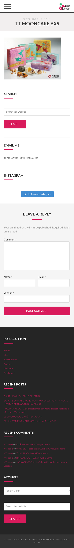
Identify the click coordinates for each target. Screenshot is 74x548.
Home (7, 350)
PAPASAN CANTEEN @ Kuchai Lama (34, 457)
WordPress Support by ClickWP (50, 540)
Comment (10, 239)
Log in (37, 543)
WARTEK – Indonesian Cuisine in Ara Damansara (40, 448)
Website (9, 292)
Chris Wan (24, 540)
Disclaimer (9, 373)
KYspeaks (8, 444)
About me (8, 368)
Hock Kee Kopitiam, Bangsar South (33, 444)
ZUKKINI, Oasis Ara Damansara (32, 453)
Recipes (7, 364)
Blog (6, 354)
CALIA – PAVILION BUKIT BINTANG (22, 396)
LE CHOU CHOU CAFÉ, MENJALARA (23, 416)
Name (8, 276)
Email (42, 276)
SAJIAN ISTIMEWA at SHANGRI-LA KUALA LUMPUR (30, 421)
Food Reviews (10, 359)
